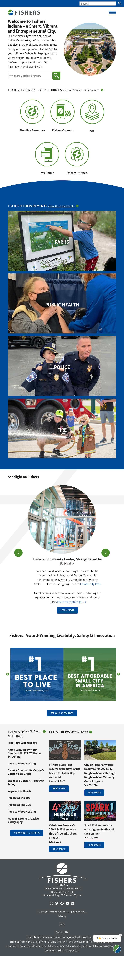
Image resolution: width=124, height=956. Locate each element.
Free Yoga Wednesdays (22, 743)
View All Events (32, 731)
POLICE (62, 367)
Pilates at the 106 (19, 798)
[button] (60, 617)
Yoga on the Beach (19, 791)
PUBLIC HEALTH (62, 304)
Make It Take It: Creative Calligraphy (23, 820)
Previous (7, 674)
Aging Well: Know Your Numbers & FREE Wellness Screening (24, 753)
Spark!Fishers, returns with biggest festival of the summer (99, 829)
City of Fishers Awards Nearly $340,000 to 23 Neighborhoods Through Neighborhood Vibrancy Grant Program (99, 773)
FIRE (62, 430)
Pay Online (47, 172)
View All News (79, 732)
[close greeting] (120, 935)
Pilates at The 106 (19, 805)
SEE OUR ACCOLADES (62, 713)
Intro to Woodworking (22, 763)
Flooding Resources (32, 130)
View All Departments (61, 206)
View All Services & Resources (81, 90)
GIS (92, 130)
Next (118, 674)
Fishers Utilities (77, 172)
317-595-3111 (66, 891)
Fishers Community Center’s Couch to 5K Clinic (26, 771)
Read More (59, 788)
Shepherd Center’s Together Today (26, 782)
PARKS (62, 242)
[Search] (120, 3)
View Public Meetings (27, 833)
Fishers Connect (62, 130)
